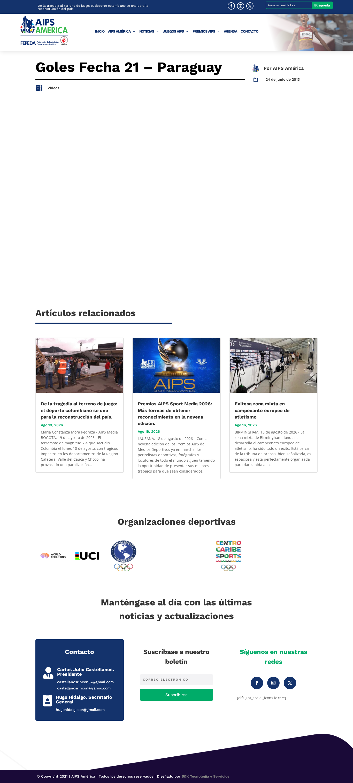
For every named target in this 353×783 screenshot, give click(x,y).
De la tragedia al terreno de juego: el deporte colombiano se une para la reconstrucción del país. (93, 7)
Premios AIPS (204, 31)
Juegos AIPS (173, 31)
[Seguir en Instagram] (240, 6)
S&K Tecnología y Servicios (205, 776)
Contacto (249, 31)
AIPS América (119, 31)
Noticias (146, 31)
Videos (53, 88)
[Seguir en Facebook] (231, 6)
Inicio (99, 31)
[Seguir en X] (250, 6)
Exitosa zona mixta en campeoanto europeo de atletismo (262, 410)
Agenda (230, 31)
